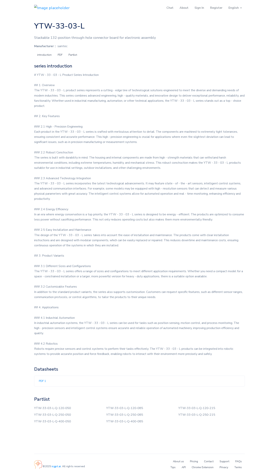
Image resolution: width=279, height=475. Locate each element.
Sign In (199, 8)
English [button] (234, 8)
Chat (169, 8)
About (184, 8)
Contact (209, 461)
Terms (238, 467)
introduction (44, 55)
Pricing (194, 461)
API (184, 467)
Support (224, 461)
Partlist (73, 55)
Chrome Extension (203, 467)
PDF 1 (42, 381)
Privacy (224, 467)
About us (178, 461)
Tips (173, 467)
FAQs (238, 461)
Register (216, 8)
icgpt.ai (56, 466)
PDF (60, 55)
